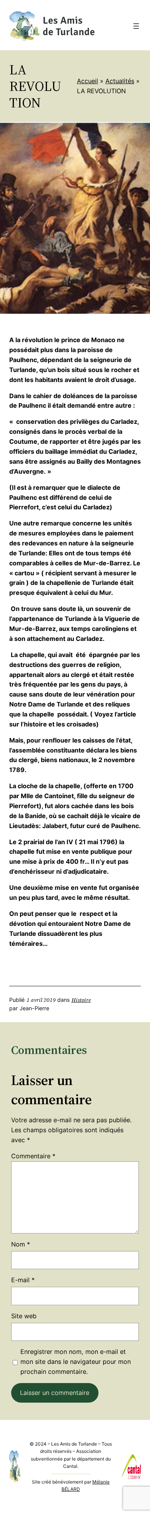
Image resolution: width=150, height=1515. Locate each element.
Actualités (119, 81)
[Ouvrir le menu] (136, 26)
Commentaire (33, 1156)
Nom (20, 1244)
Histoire (81, 1000)
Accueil (87, 81)
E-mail (23, 1280)
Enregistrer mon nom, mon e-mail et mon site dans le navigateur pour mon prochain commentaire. (75, 1361)
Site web (24, 1316)
